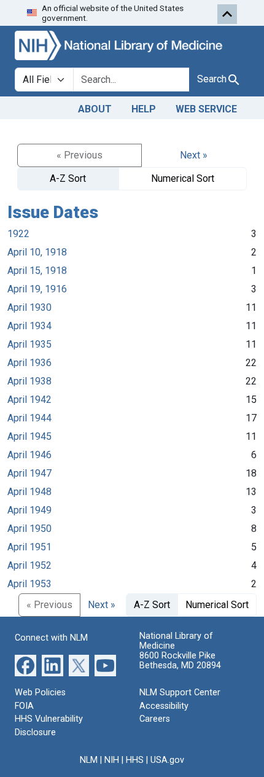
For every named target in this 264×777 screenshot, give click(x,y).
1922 (18, 234)
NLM (89, 760)
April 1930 (29, 307)
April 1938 (29, 381)
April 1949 (29, 510)
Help (143, 109)
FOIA (24, 706)
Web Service (206, 109)
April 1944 (29, 418)
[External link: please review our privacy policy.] (25, 665)
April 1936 (29, 363)
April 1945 (29, 436)
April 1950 (29, 528)
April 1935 (29, 344)
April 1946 (29, 455)
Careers (154, 719)
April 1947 (29, 473)
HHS (135, 760)
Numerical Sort (182, 178)
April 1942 (29, 399)
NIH (111, 760)
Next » (194, 155)
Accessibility (163, 706)
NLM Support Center (179, 692)
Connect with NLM (51, 638)
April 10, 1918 (37, 252)
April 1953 (29, 584)
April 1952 (29, 565)
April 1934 (29, 326)
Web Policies (40, 692)
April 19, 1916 (37, 289)
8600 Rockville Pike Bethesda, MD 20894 (180, 660)
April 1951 (29, 547)
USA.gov (167, 760)
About (95, 109)
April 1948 (29, 492)
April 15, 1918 (37, 270)
